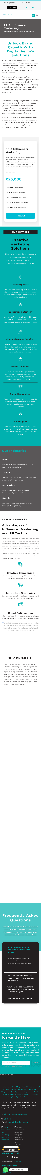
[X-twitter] (26, 7)
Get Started (20, 216)
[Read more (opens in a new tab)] (7, 2)
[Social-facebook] (20, 7)
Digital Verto (18, 1161)
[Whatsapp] (5, 1170)
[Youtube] (32, 7)
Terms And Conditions (9, 1165)
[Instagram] (29, 7)
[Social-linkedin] (23, 7)
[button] (33, 15)
